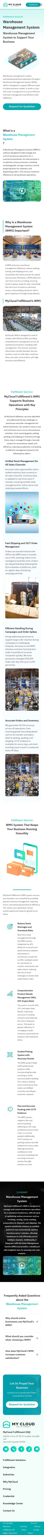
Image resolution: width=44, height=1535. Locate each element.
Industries (8, 1475)
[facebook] (21, 1449)
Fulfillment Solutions (14, 1460)
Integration (9, 1467)
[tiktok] (29, 1449)
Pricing (7, 1489)
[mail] (6, 1449)
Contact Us (33, 4)
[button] (22, 191)
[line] (37, 1449)
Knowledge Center (13, 1504)
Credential (8, 1496)
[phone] (14, 1449)
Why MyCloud (10, 1482)
